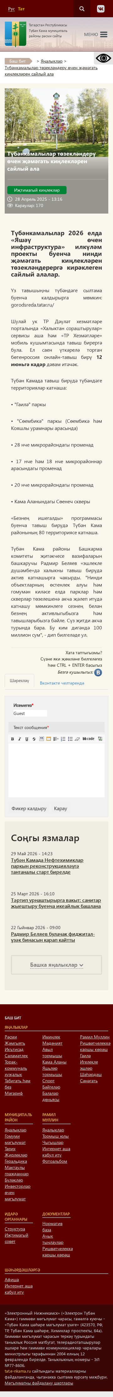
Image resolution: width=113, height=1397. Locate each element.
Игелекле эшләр (89, 1065)
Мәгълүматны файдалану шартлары (39, 1382)
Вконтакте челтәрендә (62, 683)
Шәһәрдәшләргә (22, 1269)
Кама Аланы (54, 1062)
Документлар (56, 1213)
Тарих (10, 1148)
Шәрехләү (19, 680)
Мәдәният (52, 1043)
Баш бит (17, 61)
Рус (11, 9)
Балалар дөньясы (50, 1096)
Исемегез (23, 705)
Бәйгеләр (51, 1087)
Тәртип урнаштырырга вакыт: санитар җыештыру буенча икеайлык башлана (56, 903)
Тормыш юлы (55, 1136)
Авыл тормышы (52, 1052)
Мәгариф (14, 1093)
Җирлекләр (16, 1155)
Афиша (12, 1279)
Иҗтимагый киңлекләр (37, 190)
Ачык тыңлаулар (52, 1239)
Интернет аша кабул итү (56, 1152)
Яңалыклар (51, 61)
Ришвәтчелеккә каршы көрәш (95, 1046)
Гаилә (85, 1055)
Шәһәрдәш (91, 1074)
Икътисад (14, 1049)
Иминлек (51, 1037)
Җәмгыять (15, 1043)
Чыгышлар (52, 1142)
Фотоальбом (54, 1161)
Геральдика (16, 1161)
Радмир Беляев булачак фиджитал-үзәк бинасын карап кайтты (53, 936)
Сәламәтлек (16, 1055)
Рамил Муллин (95, 1037)
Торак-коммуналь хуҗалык (16, 1068)
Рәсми (11, 1037)
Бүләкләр (14, 1180)
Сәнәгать (89, 1081)
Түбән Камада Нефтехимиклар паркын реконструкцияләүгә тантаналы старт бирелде (47, 865)
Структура (15, 1229)
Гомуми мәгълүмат (15, 1139)
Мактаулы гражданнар (17, 1170)
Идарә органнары (16, 1216)
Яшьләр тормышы (52, 1071)
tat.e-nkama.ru (18, 1371)
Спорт (48, 1081)
